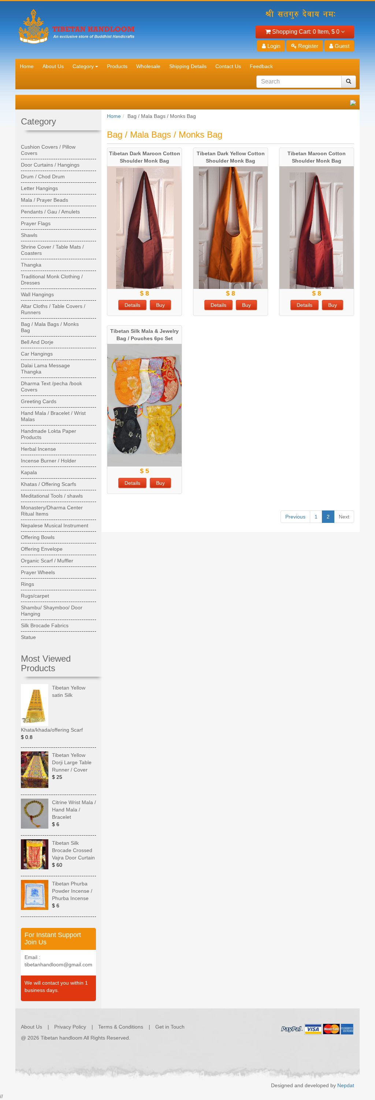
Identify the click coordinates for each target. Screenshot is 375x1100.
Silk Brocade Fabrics (44, 625)
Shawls (29, 235)
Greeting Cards (38, 401)
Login (273, 46)
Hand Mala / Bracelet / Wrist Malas (53, 416)
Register (307, 46)
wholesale (148, 66)
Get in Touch (170, 1027)
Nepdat (345, 1085)
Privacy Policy (70, 1027)
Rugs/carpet (35, 596)
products (117, 66)
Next (344, 517)
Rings (27, 584)
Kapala (29, 472)
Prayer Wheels (38, 572)
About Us (31, 1027)
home (27, 66)
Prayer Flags (36, 223)
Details (132, 305)
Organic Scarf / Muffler (47, 561)
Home (114, 116)
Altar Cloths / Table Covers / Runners (53, 309)
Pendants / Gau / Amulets (50, 212)
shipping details (188, 66)
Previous (295, 517)
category (83, 66)
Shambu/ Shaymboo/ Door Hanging (51, 611)
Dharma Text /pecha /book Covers (51, 386)
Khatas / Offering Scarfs (48, 484)
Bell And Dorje (37, 342)
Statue (28, 637)
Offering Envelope (42, 549)
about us (53, 66)
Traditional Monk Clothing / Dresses (52, 280)
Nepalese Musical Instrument (54, 525)
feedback (261, 66)
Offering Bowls (38, 537)
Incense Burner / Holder (48, 461)
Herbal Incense (38, 449)
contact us (228, 66)
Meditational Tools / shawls (52, 496)
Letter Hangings (39, 188)
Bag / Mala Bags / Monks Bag (50, 327)
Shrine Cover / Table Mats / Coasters (52, 250)
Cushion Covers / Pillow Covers (48, 150)
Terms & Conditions (120, 1027)
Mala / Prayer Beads (44, 200)
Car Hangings (37, 354)
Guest (341, 46)
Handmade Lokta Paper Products (48, 434)
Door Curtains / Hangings (50, 165)
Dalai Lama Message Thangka (45, 369)
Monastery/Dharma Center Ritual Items (52, 511)
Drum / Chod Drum (43, 176)
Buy (160, 305)
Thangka (31, 265)
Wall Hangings (37, 294)
